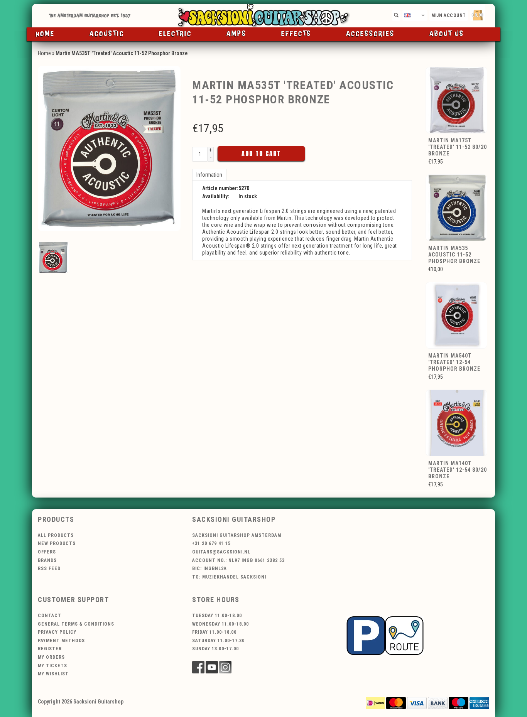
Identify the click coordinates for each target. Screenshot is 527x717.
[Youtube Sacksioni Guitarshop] (212, 667)
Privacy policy (57, 632)
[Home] (263, 15)
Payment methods (61, 640)
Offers (47, 552)
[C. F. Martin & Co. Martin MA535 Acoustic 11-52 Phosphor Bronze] (457, 207)
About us (446, 33)
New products (57, 543)
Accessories (370, 33)
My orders (51, 657)
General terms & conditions (76, 624)
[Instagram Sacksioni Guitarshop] (225, 667)
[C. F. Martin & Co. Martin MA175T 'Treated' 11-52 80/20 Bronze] (457, 99)
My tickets (52, 665)
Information (209, 175)
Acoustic (107, 33)
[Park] (385, 635)
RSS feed (49, 568)
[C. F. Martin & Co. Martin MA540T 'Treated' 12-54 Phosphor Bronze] (457, 315)
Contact (49, 615)
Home (45, 33)
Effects (296, 33)
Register (50, 648)
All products (56, 535)
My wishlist (53, 674)
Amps (236, 33)
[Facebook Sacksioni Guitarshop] (198, 667)
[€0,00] (491, 13)
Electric (175, 33)
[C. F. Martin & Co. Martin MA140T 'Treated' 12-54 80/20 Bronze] (457, 423)
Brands (47, 560)
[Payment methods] (375, 703)
